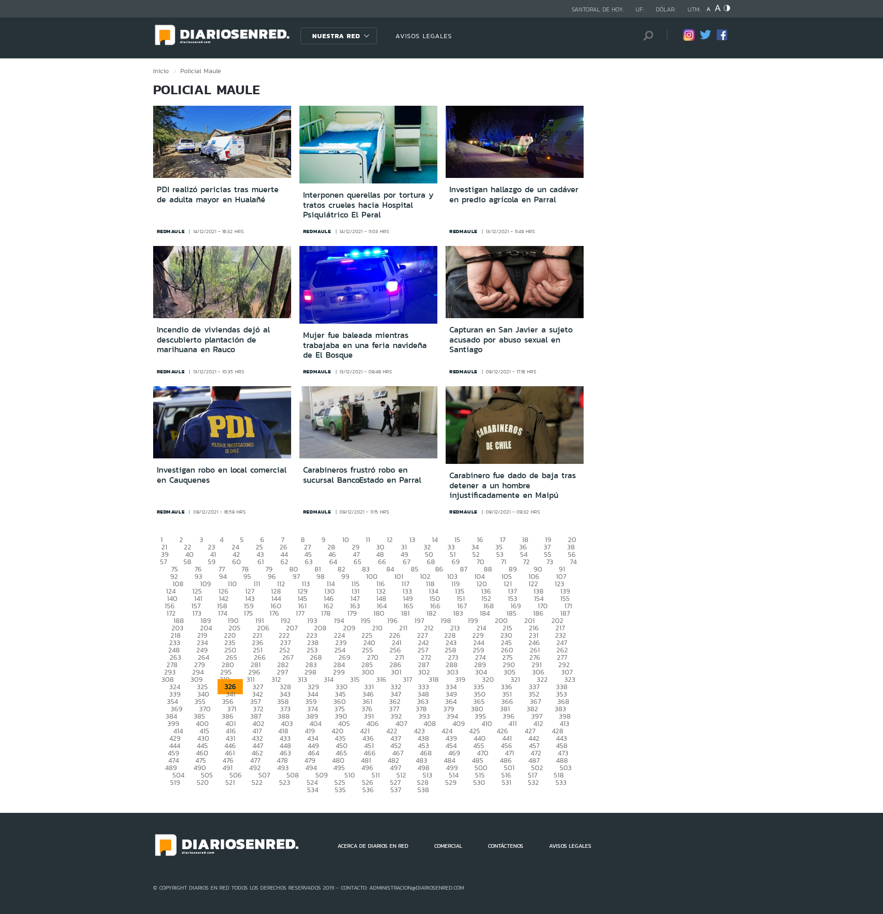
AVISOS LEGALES (424, 35)
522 (257, 782)
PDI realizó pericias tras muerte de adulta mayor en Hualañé (218, 194)
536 (368, 789)
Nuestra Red (336, 36)
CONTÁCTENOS (505, 846)
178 (326, 613)
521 (230, 782)
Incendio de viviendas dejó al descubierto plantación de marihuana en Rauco (213, 339)
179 (352, 613)
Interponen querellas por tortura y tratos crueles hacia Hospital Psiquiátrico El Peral (368, 205)
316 (381, 679)
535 (340, 789)
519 (175, 782)
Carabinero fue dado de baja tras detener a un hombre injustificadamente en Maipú (512, 485)
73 (549, 561)
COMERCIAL (448, 846)
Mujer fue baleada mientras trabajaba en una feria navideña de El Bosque (365, 345)
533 (561, 782)
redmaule (171, 231)
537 (395, 789)
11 (368, 539)
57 (163, 561)
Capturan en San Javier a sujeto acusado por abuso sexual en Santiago (511, 339)
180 (378, 613)
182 (431, 613)
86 (439, 569)
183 (458, 613)
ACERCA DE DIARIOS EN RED (373, 846)
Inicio (161, 71)
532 (533, 782)
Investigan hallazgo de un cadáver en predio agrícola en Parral (514, 194)
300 (367, 672)
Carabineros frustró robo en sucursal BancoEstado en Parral (362, 475)
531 (506, 782)
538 (423, 789)
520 (203, 782)
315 (355, 679)
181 (405, 613)
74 (573, 561)
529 (451, 782)
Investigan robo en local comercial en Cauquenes (222, 475)
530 (479, 782)
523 (284, 782)
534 (312, 789)
